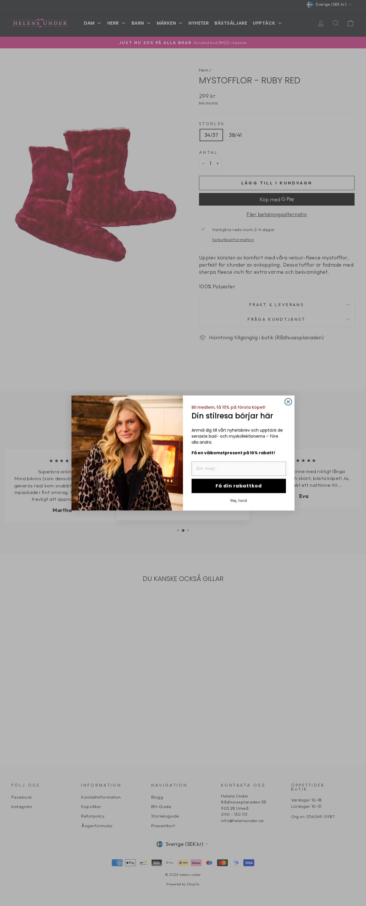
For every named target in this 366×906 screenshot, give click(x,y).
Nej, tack (238, 500)
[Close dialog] (288, 401)
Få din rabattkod (239, 485)
